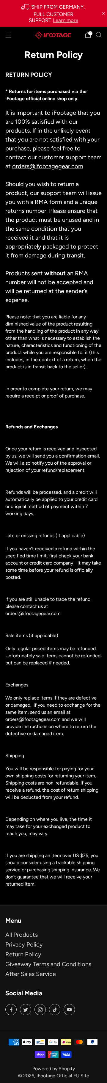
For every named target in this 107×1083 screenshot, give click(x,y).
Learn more (65, 20)
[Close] (103, 14)
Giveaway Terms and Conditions (48, 964)
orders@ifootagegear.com (47, 166)
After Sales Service (30, 973)
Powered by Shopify (53, 1068)
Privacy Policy (24, 944)
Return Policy (23, 954)
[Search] (99, 35)
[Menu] (8, 35)
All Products (21, 934)
